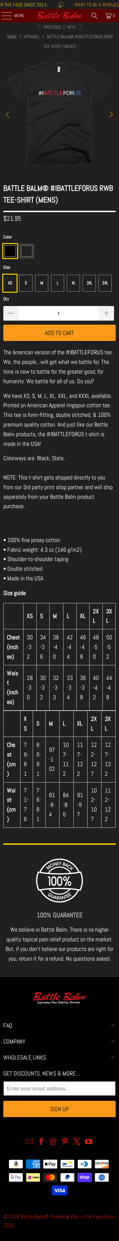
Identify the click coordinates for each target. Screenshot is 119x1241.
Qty (6, 299)
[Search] (94, 15)
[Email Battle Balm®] (30, 1142)
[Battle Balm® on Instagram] (53, 1142)
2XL (89, 283)
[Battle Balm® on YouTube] (89, 1142)
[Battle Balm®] (59, 15)
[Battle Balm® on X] (77, 1142)
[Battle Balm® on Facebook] (42, 1142)
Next (72, 27)
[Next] (110, 114)
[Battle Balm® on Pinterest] (65, 1142)
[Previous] (8, 114)
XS (10, 283)
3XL (105, 283)
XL (73, 283)
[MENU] (3, 15)
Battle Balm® (35, 1216)
